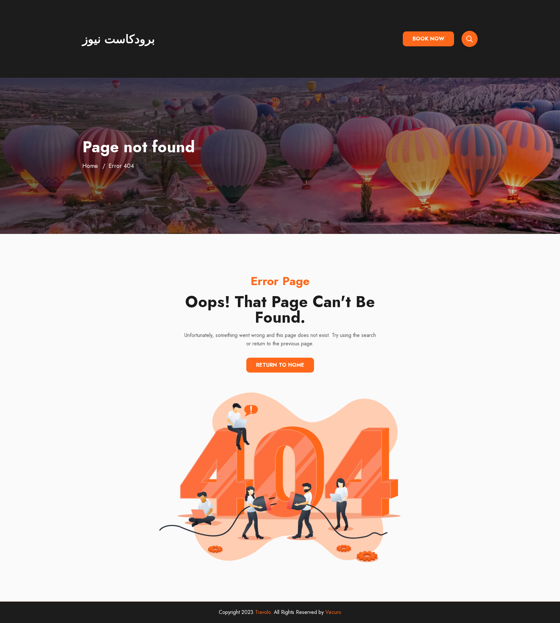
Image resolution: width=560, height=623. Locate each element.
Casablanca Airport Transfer (272, 19)
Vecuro (333, 612)
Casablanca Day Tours (351, 19)
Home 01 (184, 19)
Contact (328, 58)
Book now (428, 38)
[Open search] (469, 39)
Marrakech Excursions (253, 58)
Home (90, 166)
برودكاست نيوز (118, 38)
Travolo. (263, 612)
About (215, 19)
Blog (300, 58)
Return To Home (280, 365)
